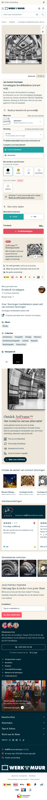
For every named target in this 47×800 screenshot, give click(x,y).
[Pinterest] (13, 740)
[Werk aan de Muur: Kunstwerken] (44, 717)
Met (35, 217)
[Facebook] (16, 740)
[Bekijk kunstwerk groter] (43, 28)
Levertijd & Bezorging (13, 669)
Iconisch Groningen (15, 82)
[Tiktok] (23, 740)
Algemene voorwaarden (19, 776)
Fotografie (19, 337)
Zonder (14, 217)
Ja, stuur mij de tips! (11, 615)
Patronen (37, 337)
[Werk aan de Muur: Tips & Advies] (44, 729)
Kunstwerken (8, 717)
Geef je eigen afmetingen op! (22, 141)
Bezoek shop (7, 297)
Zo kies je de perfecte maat (34, 129)
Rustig (5, 326)
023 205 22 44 (25, 647)
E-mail (34, 652)
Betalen (8, 666)
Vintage (28, 337)
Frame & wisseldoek (14, 150)
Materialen (7, 723)
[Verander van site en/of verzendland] (43, 2)
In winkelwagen (25, 231)
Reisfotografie (8, 344)
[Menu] (2, 8)
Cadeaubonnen (11, 676)
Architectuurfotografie (11, 341)
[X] (20, 740)
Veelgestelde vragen (13, 659)
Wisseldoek (11, 155)
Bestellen (8, 663)
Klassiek (34, 341)
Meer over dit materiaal (36, 116)
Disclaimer (32, 776)
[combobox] (18, 14)
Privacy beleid (34, 779)
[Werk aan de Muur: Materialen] (44, 723)
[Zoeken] (43, 14)
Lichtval (25, 341)
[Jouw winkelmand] (43, 8)
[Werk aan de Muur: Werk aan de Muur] (44, 734)
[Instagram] (10, 740)
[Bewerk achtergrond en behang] (43, 32)
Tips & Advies (8, 728)
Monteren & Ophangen (14, 672)
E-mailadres (6, 604)
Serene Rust (21, 344)
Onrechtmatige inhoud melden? (18, 779)
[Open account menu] (39, 8)
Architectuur (7, 337)
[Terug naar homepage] (15, 8)
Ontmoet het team (12, 707)
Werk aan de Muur (11, 734)
